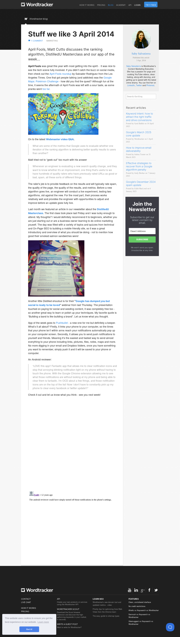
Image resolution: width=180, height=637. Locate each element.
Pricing (101, 5)
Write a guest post (67, 624)
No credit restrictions (137, 606)
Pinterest (150, 85)
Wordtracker (37, 4)
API (129, 5)
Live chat (26, 602)
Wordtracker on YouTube (129, 590)
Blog (110, 5)
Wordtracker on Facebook (149, 590)
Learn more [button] (43, 622)
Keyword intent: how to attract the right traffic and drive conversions (139, 117)
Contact (26, 599)
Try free (151, 5)
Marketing (52, 40)
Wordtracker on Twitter (155, 590)
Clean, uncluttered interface (140, 602)
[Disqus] (72, 453)
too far (46, 89)
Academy (121, 5)
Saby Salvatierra (141, 53)
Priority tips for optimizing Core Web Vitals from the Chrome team (107, 610)
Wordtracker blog (38, 19)
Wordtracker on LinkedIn (136, 590)
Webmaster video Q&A (60, 139)
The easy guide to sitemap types (106, 616)
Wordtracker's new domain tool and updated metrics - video (107, 603)
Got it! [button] (29, 629)
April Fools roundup (60, 73)
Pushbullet (62, 322)
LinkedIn (131, 85)
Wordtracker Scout (68, 609)
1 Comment (37, 40)
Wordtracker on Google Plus (142, 590)
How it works (86, 5)
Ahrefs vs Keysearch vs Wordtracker (144, 610)
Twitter (139, 85)
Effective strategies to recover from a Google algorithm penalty (139, 166)
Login (137, 5)
